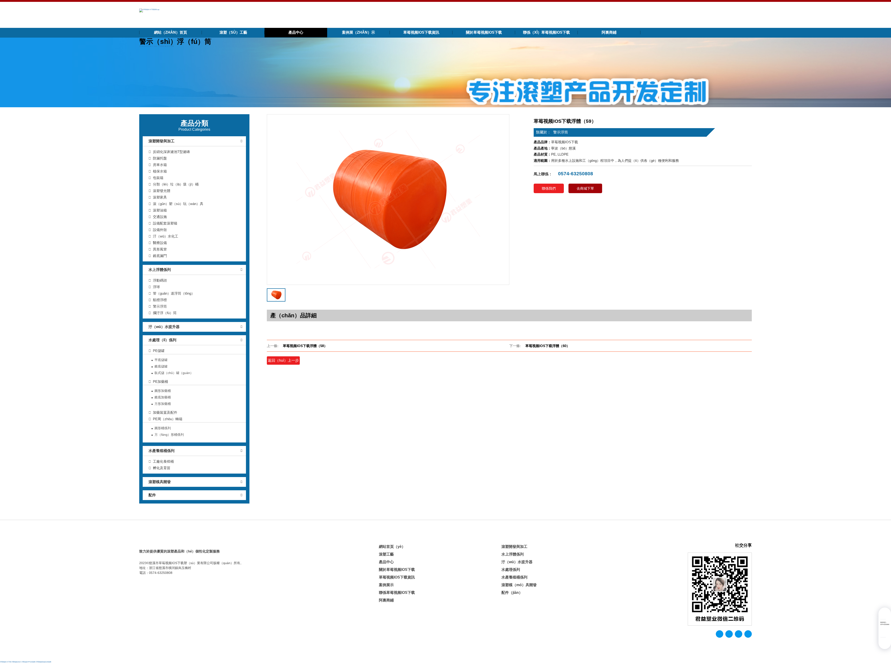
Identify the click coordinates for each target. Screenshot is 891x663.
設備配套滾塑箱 (165, 223)
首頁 (140, 46)
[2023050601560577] (388, 199)
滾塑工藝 (386, 554)
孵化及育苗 (161, 468)
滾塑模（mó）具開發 (519, 585)
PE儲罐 (159, 351)
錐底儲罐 (161, 366)
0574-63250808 (575, 173)
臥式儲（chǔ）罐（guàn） (174, 373)
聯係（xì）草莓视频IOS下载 (546, 32)
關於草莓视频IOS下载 (484, 32)
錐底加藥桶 (163, 397)
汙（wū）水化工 (165, 236)
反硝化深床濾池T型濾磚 (171, 152)
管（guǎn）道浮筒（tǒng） (174, 293)
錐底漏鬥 (160, 256)
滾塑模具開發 (159, 482)
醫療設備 (160, 243)
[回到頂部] (883, 642)
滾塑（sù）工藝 (233, 32)
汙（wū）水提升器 (164, 327)
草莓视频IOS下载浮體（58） (305, 346)
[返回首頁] (149, 10)
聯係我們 (549, 188)
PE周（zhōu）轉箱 (167, 419)
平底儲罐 (161, 360)
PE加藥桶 (160, 382)
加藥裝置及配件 (165, 412)
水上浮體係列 (159, 270)
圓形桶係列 (163, 428)
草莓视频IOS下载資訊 (421, 32)
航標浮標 (160, 300)
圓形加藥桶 (163, 391)
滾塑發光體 (161, 191)
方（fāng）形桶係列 (169, 434)
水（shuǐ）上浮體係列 (158, 46)
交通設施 (160, 217)
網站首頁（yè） (392, 547)
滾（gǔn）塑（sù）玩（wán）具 (178, 204)
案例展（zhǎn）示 (358, 32)
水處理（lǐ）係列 (162, 340)
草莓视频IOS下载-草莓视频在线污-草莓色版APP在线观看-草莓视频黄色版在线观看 (25, 662)
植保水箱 (160, 171)
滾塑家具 (160, 197)
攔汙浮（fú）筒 (165, 313)
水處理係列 (510, 570)
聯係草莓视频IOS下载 (397, 593)
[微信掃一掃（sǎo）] (883, 632)
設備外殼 (160, 230)
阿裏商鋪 (609, 32)
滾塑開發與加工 (161, 141)
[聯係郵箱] (883, 614)
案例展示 (386, 585)
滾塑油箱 (160, 210)
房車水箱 (160, 165)
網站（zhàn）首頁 (170, 32)
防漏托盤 (160, 158)
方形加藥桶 (163, 404)
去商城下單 (585, 188)
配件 (152, 495)
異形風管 (160, 249)
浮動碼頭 (160, 280)
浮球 (156, 287)
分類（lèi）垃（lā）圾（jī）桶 (176, 184)
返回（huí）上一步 (283, 360)
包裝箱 (158, 178)
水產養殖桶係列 (161, 451)
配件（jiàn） (512, 593)
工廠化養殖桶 (163, 461)
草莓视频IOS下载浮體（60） (547, 346)
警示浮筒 (169, 46)
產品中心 (295, 32)
